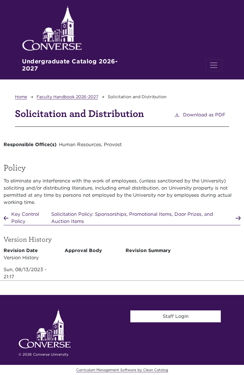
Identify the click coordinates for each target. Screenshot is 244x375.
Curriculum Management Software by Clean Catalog (122, 370)
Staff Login (176, 316)
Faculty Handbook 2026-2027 (67, 96)
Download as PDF (204, 115)
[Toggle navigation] (213, 65)
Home (21, 96)
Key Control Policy (25, 217)
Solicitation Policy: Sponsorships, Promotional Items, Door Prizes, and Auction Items (132, 217)
